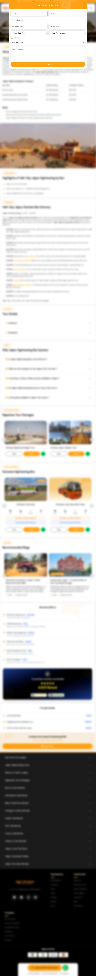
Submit (48, 64)
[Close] (84, 4)
